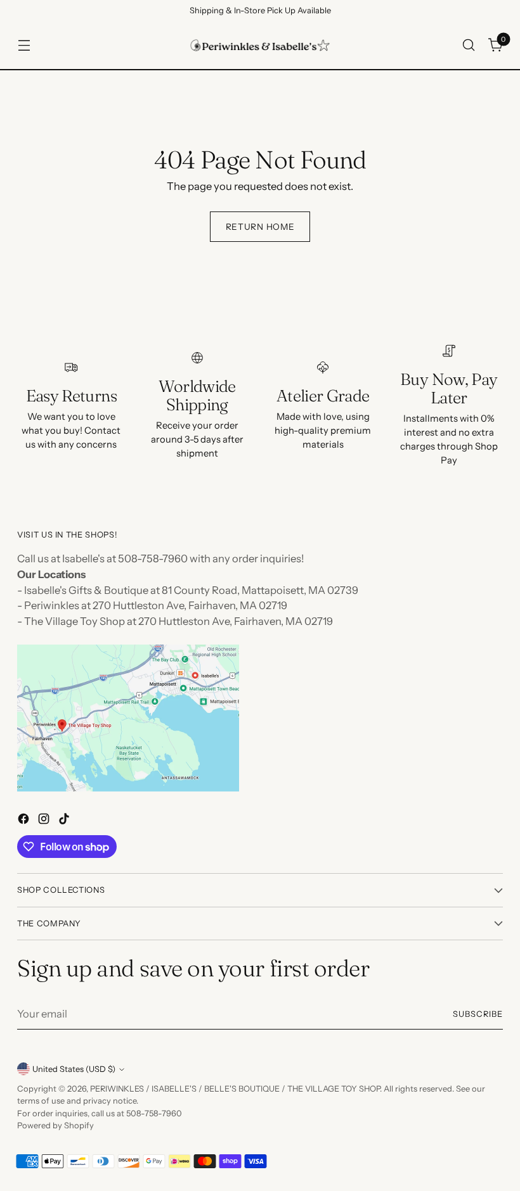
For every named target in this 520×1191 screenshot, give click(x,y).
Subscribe (478, 1014)
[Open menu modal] (24, 45)
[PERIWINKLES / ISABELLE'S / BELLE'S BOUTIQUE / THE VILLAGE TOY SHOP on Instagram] (45, 820)
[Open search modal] (469, 45)
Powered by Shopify (55, 1125)
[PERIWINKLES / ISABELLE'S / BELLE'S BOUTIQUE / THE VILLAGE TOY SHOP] (260, 45)
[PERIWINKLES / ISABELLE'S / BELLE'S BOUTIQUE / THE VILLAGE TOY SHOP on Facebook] (24, 820)
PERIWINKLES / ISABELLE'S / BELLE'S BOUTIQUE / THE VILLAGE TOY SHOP (235, 1088)
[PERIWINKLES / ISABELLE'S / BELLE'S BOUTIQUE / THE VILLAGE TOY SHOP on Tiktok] (65, 820)
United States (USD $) (73, 1069)
